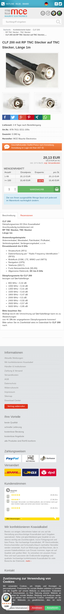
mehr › (28, 561)
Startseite (7, 30)
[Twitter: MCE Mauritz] (61, 3)
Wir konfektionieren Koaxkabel (18, 362)
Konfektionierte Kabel (22, 30)
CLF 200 (36, 30)
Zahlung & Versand (13, 371)
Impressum (9, 392)
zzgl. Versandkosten (52, 163)
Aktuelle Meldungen (13, 358)
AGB (6, 379)
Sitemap (8, 396)
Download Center (12, 400)
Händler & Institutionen (15, 366)
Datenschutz (10, 383)
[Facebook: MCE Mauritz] (57, 3)
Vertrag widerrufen (16, 406)
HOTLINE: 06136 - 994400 (17, 4)
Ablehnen (37, 608)
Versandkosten (11, 375)
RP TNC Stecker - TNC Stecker (18, 32)
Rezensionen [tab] (26, 215)
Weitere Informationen (17, 608)
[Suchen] (58, 22)
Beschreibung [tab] (8, 215)
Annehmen (52, 608)
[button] (6, 117)
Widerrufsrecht (11, 387)
